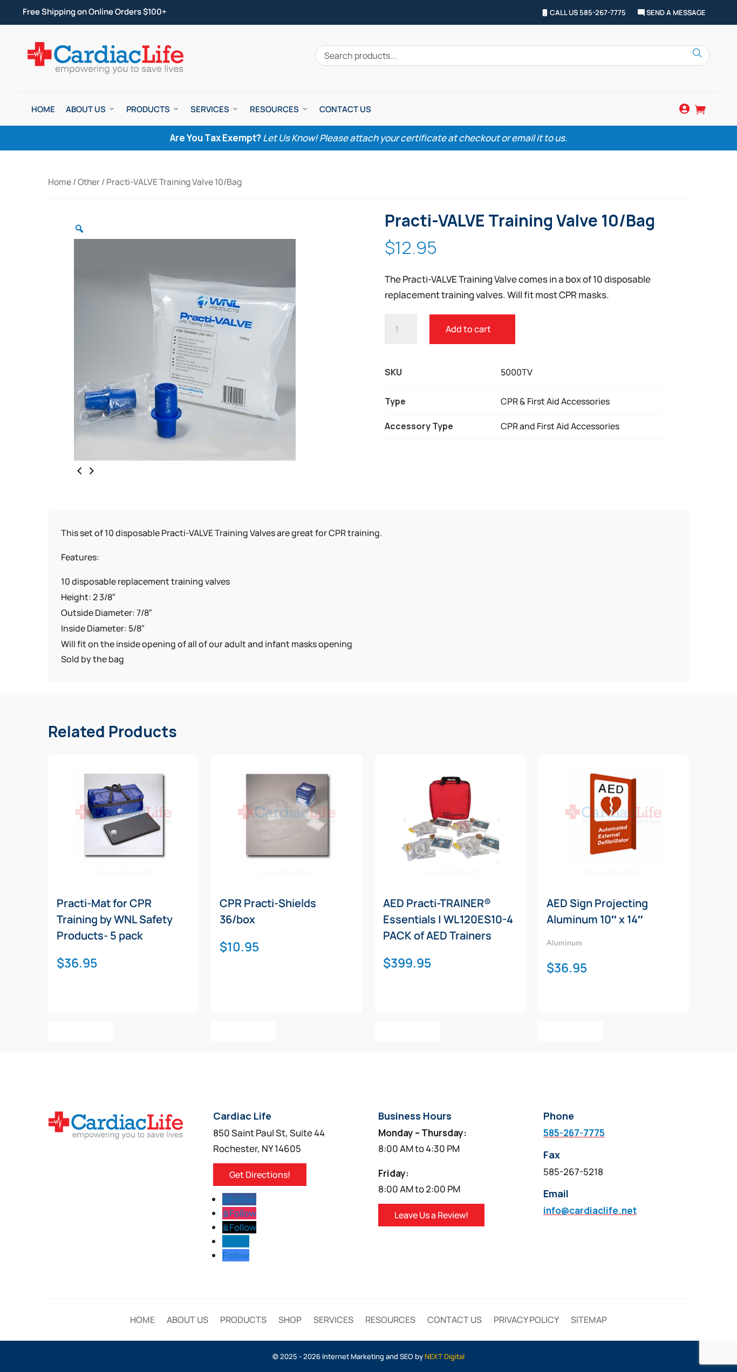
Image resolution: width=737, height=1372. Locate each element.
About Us (86, 109)
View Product (124, 872)
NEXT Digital (445, 1356)
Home (43, 109)
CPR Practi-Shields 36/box (268, 911)
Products (148, 109)
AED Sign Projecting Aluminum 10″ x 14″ (597, 911)
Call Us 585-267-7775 (587, 13)
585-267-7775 (574, 1133)
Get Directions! (259, 1175)
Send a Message (675, 13)
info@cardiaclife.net (590, 1210)
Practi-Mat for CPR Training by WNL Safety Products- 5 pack (115, 919)
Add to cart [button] (81, 1031)
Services (209, 109)
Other (89, 182)
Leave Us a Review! (431, 1215)
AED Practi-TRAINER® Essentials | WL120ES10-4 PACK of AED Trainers (448, 919)
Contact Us (345, 109)
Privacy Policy (526, 1321)
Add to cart (468, 329)
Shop (290, 1321)
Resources (274, 109)
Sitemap (589, 1321)
